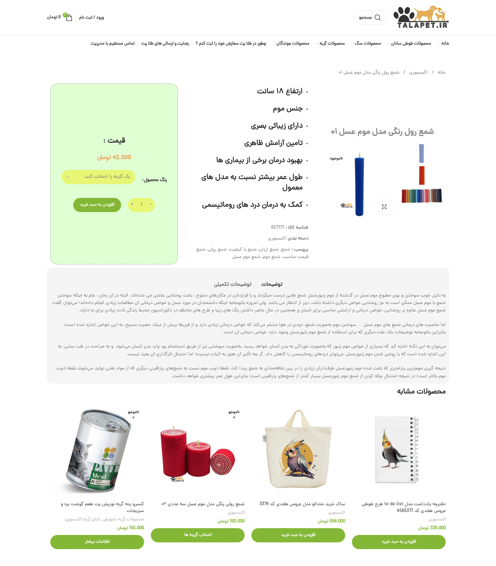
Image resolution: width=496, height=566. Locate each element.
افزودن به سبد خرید (97, 205)
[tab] (271, 281)
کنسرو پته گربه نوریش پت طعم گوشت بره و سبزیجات (102, 508)
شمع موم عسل (246, 257)
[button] (399, 542)
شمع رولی (217, 249)
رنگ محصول (155, 180)
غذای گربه (92, 519)
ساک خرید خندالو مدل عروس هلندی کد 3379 (302, 504)
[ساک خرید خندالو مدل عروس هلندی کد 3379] (298, 451)
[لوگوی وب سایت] (421, 18)
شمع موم (271, 257)
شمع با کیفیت (243, 249)
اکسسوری (418, 72)
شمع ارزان (269, 249)
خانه (441, 72)
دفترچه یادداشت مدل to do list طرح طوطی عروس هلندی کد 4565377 (404, 508)
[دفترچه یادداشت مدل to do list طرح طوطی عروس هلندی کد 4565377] (399, 451)
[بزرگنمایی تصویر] (384, 206)
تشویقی (109, 519)
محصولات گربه (131, 519)
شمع (285, 249)
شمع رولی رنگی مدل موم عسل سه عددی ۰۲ (203, 504)
